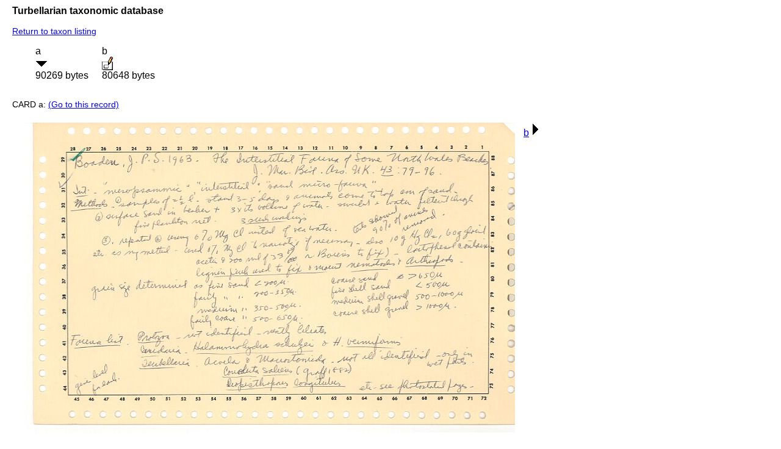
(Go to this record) (83, 104)
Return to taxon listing (54, 31)
